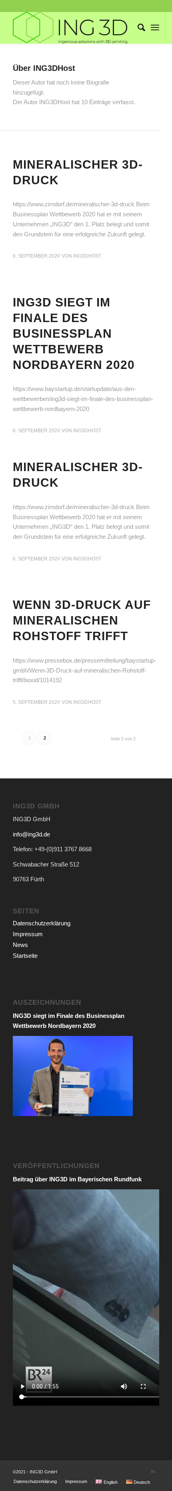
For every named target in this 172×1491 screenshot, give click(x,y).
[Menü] (155, 27)
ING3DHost (87, 256)
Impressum (28, 934)
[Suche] (137, 28)
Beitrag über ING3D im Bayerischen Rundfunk (77, 1179)
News (20, 944)
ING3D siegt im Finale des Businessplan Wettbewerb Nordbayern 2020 (74, 333)
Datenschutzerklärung (41, 923)
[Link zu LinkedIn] (153, 1471)
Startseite (25, 955)
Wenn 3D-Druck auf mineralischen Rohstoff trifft (82, 620)
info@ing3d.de (31, 834)
